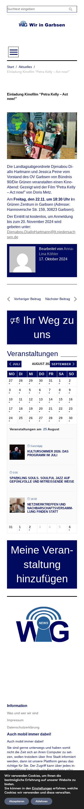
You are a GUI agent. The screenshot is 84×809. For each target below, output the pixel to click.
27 (11, 380)
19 (31, 408)
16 (71, 399)
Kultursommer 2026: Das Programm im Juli (48, 453)
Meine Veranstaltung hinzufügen (42, 564)
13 (41, 399)
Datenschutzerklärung (23, 727)
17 (11, 408)
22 (61, 408)
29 (31, 380)
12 (31, 399)
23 (71, 408)
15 (61, 399)
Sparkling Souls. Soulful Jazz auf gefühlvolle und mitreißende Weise (42, 480)
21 (50, 408)
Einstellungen (42, 788)
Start (10, 67)
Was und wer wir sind (22, 713)
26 (31, 418)
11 (20, 399)
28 (21, 380)
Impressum (15, 720)
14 (50, 399)
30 (41, 380)
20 (41, 408)
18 (21, 408)
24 (11, 418)
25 (21, 418)
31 (50, 380)
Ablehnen (41, 801)
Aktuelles (25, 67)
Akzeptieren (16, 801)
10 (11, 399)
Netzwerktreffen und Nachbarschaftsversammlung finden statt (50, 508)
